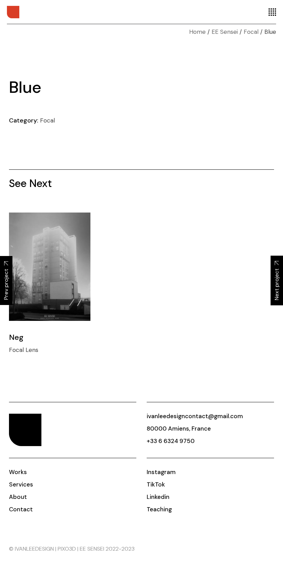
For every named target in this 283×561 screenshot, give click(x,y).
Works (18, 472)
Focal (47, 120)
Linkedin (158, 497)
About (18, 497)
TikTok (156, 484)
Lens (32, 350)
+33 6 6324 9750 (171, 441)
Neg (16, 337)
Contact (21, 509)
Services (21, 484)
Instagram (161, 472)
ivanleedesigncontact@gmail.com (195, 416)
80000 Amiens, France (179, 428)
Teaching (159, 509)
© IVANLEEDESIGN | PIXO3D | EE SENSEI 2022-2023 (72, 548)
